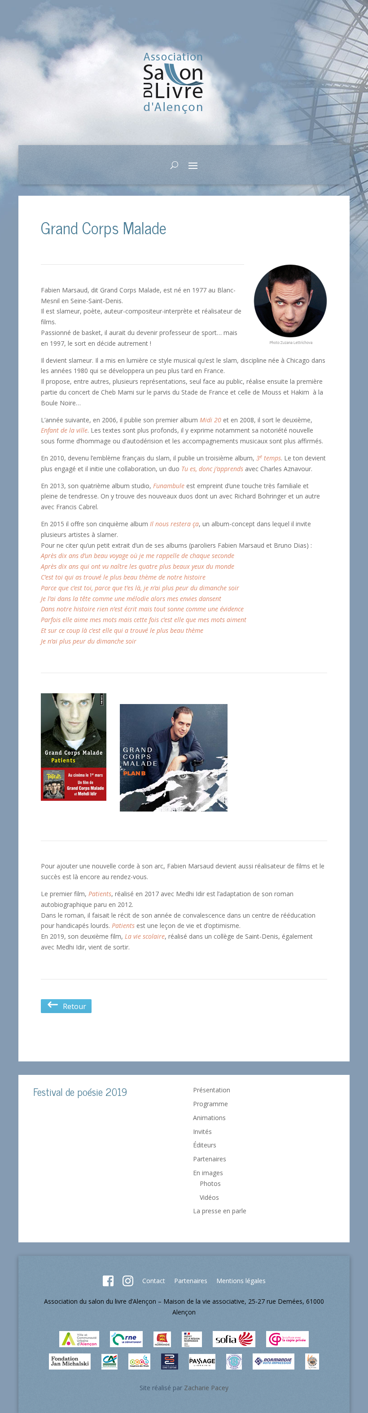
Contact (153, 1280)
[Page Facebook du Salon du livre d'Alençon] (108, 1284)
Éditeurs (204, 1145)
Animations (209, 1117)
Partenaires (209, 1159)
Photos (210, 1183)
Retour (72, 1006)
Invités (202, 1131)
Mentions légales (241, 1280)
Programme (210, 1103)
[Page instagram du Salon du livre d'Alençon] (128, 1284)
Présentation (211, 1090)
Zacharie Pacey (206, 1387)
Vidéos (209, 1197)
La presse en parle (219, 1211)
